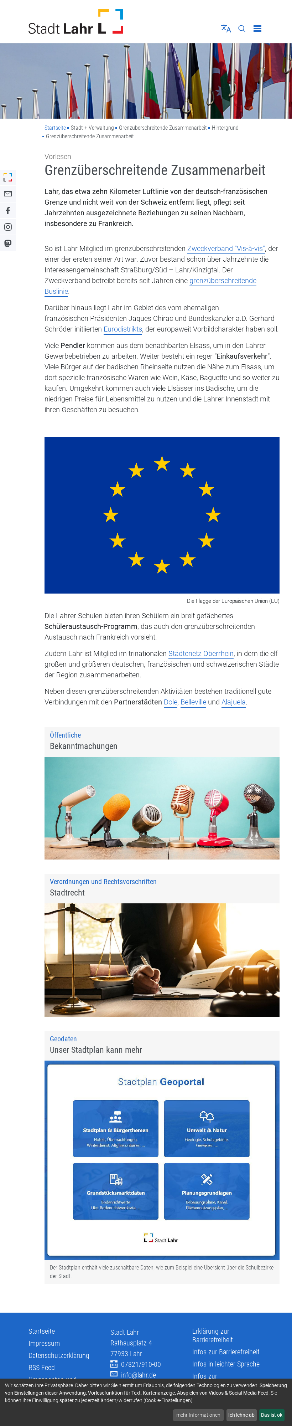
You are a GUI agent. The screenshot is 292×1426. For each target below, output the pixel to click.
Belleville (193, 702)
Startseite (55, 127)
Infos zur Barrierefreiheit (226, 1352)
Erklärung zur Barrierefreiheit (212, 1335)
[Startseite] (84, 21)
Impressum (44, 1343)
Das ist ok (271, 1415)
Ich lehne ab (241, 1415)
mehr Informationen (198, 1415)
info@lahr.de (138, 1375)
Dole (170, 702)
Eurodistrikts (123, 329)
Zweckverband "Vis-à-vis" (226, 248)
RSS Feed (41, 1367)
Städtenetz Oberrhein (201, 653)
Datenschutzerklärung (58, 1355)
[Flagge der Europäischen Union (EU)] (162, 516)
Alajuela (233, 702)
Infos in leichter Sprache (226, 1364)
